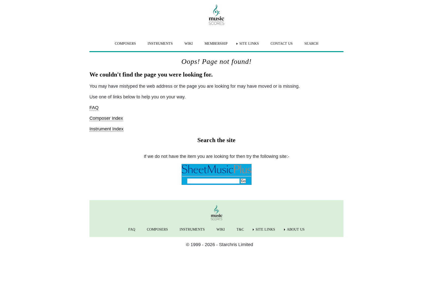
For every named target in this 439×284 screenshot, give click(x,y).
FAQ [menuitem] (131, 229)
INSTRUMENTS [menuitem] (160, 44)
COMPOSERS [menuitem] (125, 44)
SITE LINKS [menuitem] (249, 44)
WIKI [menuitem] (188, 44)
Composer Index (106, 118)
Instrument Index (106, 128)
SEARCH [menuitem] (311, 44)
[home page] (216, 14)
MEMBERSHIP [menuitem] (216, 44)
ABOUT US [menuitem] (296, 229)
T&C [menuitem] (240, 229)
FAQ (94, 107)
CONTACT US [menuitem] (282, 44)
